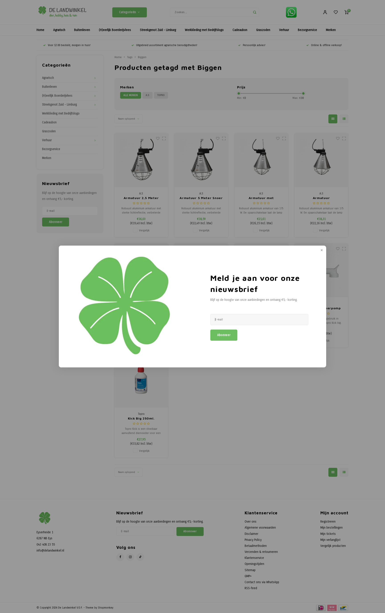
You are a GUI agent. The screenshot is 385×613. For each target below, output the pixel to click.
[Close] (321, 250)
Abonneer (223, 335)
